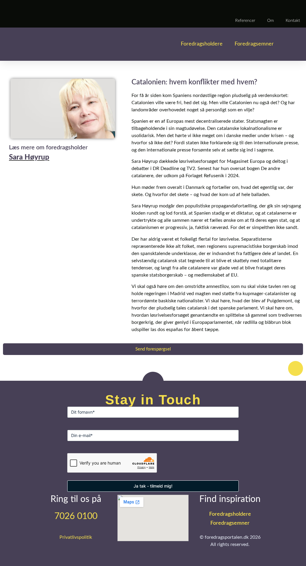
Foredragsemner (254, 44)
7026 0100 (75, 516)
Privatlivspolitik (75, 537)
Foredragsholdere (202, 44)
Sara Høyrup (29, 157)
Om (270, 21)
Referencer (245, 21)
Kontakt (293, 21)
